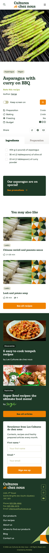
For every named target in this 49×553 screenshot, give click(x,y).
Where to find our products (16, 529)
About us (7, 524)
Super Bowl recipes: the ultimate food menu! (19, 397)
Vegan (20, 71)
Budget (10, 122)
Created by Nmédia (24, 550)
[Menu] (45, 5)
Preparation (12, 110)
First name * (13, 442)
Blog (5, 533)
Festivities (8, 390)
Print (43, 102)
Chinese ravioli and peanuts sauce (23, 249)
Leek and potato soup (15, 293)
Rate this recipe (11, 89)
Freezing (10, 118)
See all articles (24, 414)
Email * (11, 455)
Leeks (7, 245)
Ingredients (12, 140)
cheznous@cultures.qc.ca (20, 509)
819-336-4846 (15, 503)
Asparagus (9, 71)
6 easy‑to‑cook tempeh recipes (19, 352)
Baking (9, 114)
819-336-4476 (13, 506)
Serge (14, 94)
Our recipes (9, 520)
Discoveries (9, 346)
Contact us (8, 538)
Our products (9, 516)
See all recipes (24, 306)
